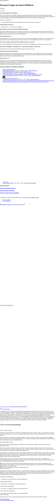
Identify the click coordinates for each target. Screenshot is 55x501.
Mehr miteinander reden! (8, 183)
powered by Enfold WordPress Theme (31, 197)
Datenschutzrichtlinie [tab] (4, 494)
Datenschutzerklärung (4, 499)
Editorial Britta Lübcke (7, 73)
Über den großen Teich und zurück (10, 75)
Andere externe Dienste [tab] (5, 468)
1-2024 (25, 70)
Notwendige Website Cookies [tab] (6, 442)
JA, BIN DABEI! (4, 500)
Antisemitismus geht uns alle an (9, 79)
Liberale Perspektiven (32, 70)
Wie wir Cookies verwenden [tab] (6, 430)
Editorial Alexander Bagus (8, 70)
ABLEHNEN (11, 500)
